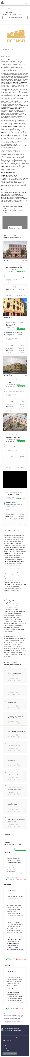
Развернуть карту (15, 228)
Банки (4, 1045)
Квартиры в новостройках (10, 1038)
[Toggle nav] (26, 2)
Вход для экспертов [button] (10, 1054)
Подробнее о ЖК (20, 295)
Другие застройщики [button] (15, 17)
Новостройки (6, 1040)
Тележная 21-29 (12, 495)
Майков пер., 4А (13, 437)
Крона (8, 382)
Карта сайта (5, 1050)
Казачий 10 (10, 325)
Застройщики (6, 1043)
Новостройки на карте (8, 1048)
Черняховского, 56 (14, 268)
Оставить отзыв (20, 849)
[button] (27, 28)
